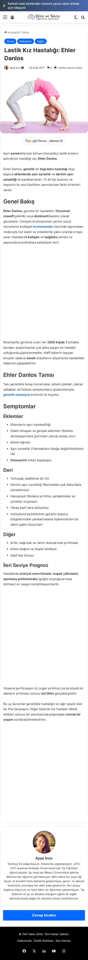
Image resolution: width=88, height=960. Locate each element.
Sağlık (40, 41)
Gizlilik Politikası (43, 940)
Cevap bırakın (44, 915)
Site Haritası (63, 940)
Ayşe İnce (15, 67)
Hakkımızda (24, 940)
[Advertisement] (44, 294)
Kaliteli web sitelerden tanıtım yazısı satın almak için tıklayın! (40, 6)
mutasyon (22, 395)
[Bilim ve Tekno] (44, 17)
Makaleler (25, 41)
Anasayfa (13, 32)
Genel (25, 32)
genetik (9, 395)
